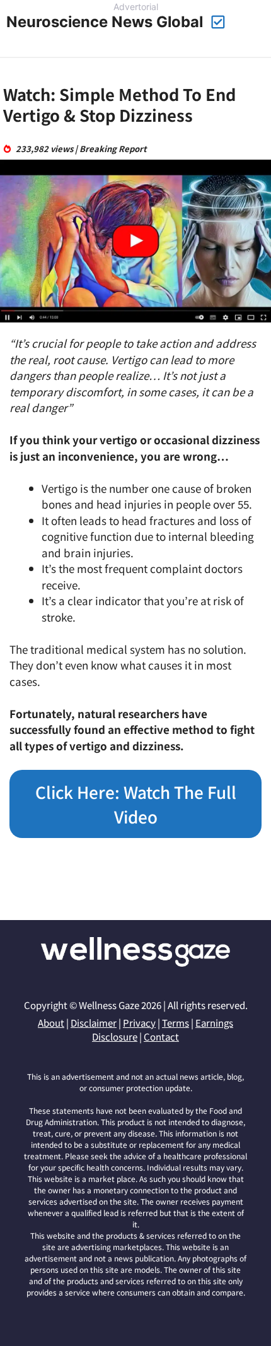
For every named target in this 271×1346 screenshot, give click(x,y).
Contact (161, 1036)
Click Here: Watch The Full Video (135, 804)
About (51, 1022)
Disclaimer (94, 1022)
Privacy (139, 1022)
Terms (175, 1022)
